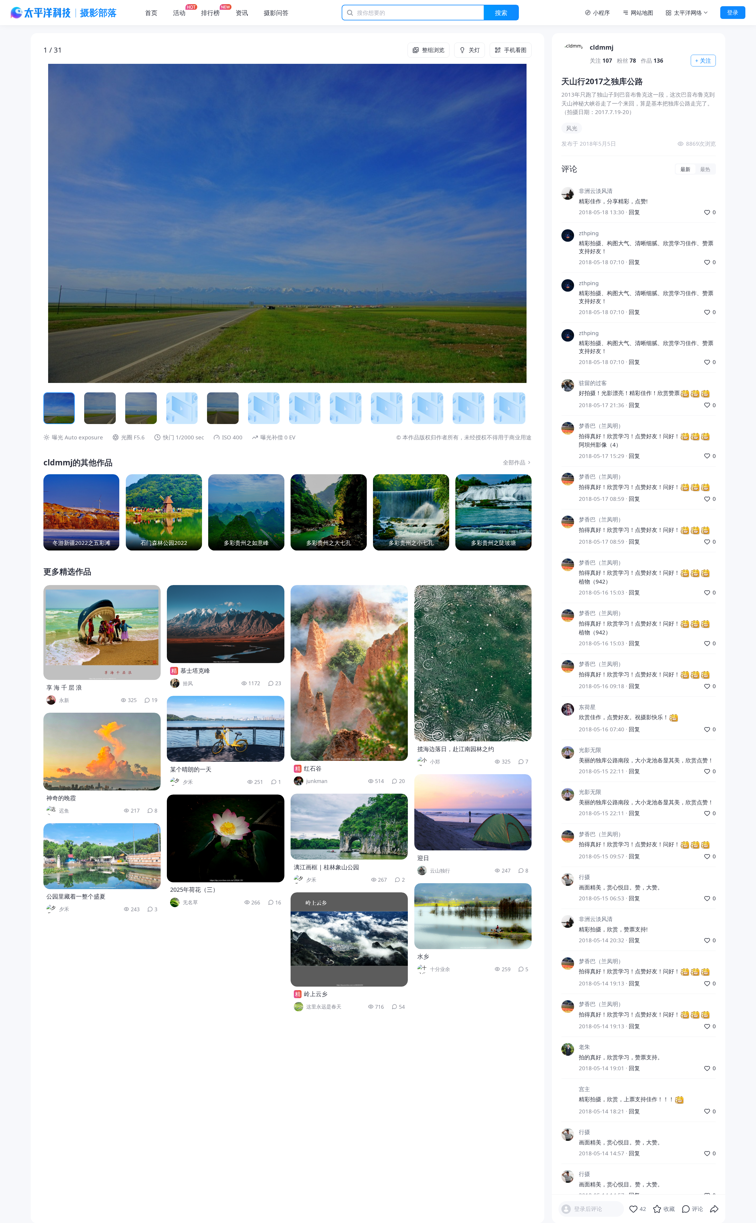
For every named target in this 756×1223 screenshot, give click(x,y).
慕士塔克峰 (195, 671)
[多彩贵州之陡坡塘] (493, 512)
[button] (92, 223)
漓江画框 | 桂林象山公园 (326, 867)
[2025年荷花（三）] (225, 838)
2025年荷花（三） (194, 890)
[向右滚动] (522, 408)
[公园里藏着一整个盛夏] (102, 856)
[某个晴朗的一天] (225, 729)
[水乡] (473, 916)
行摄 (584, 877)
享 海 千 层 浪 (64, 687)
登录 (732, 12)
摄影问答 (276, 12)
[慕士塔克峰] (225, 624)
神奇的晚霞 (61, 798)
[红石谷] (349, 673)
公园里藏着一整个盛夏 (75, 896)
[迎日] (473, 812)
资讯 (242, 12)
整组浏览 (433, 49)
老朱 (584, 1046)
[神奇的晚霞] (102, 751)
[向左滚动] (52, 408)
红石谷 (313, 768)
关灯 (474, 49)
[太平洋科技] (41, 13)
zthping (589, 233)
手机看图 (515, 49)
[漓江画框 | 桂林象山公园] (349, 827)
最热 (705, 169)
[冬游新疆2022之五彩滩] (81, 512)
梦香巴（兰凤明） (601, 425)
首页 (151, 12)
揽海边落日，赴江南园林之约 (455, 749)
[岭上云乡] (349, 939)
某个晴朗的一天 (190, 769)
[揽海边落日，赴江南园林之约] (473, 663)
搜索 (501, 12)
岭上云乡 (316, 994)
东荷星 (587, 707)
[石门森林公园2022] (164, 512)
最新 (685, 169)
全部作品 (514, 462)
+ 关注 (703, 60)
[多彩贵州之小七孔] (411, 512)
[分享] (714, 1209)
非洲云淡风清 (595, 190)
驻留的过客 (593, 382)
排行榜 (210, 12)
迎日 (423, 858)
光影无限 (590, 749)
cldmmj (602, 47)
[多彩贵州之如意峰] (246, 512)
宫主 (584, 1089)
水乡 (423, 956)
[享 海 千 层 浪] (102, 632)
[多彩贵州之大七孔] (329, 512)
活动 (179, 12)
